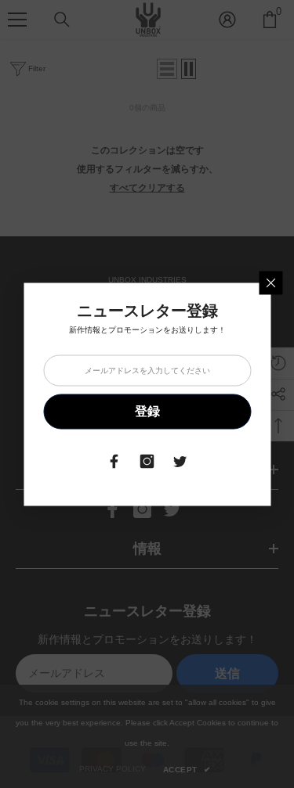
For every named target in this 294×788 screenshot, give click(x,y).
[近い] (270, 282)
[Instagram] (147, 460)
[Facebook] (114, 460)
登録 (147, 411)
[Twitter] (180, 460)
